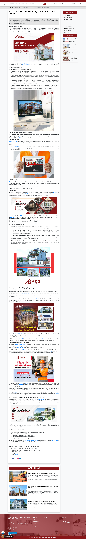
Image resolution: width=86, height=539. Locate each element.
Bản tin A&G (67, 32)
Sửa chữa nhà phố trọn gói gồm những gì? (73, 39)
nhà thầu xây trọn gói (19, 333)
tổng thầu (17, 146)
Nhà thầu (11, 181)
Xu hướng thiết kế (68, 19)
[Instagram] (66, 522)
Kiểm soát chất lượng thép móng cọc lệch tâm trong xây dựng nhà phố (43, 487)
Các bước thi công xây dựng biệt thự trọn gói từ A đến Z (41, 501)
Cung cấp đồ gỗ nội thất (69, 28)
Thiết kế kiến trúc (68, 15)
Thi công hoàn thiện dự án (69, 26)
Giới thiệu (11, 3)
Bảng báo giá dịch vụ (21, 3)
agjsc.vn (16, 454)
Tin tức (32, 3)
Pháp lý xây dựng (67, 30)
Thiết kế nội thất (67, 21)
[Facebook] (63, 522)
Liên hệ (73, 3)
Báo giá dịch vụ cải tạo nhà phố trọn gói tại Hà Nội (73, 52)
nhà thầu (26, 193)
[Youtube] (68, 522)
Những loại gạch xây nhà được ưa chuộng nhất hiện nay (41, 473)
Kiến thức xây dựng (18, 7)
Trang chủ (12, 7)
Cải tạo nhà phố (67, 24)
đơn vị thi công (20, 347)
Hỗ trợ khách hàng (36, 523)
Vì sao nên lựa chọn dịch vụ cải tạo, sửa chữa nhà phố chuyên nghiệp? (73, 58)
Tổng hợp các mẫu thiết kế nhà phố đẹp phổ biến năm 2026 (72, 45)
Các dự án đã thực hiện (60, 3)
